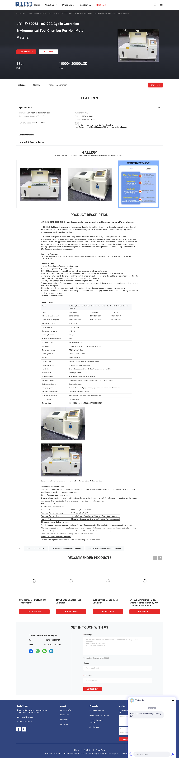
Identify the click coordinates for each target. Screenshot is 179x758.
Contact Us (64, 724)
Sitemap (77, 750)
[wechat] (44, 651)
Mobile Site (87, 750)
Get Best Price (26, 52)
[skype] (51, 651)
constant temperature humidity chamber (105, 548)
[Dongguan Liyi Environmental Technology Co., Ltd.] (24, 4)
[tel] (58, 651)
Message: (88, 634)
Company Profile (65, 710)
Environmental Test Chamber (44, 13)
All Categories (94, 727)
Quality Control (65, 719)
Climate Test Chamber (97, 710)
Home (18, 13)
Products (27, 13)
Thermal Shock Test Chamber (96, 721)
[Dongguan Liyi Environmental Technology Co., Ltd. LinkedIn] (24, 729)
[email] (31, 651)
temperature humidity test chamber (66, 548)
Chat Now (48, 52)
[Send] (173, 754)
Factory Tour (64, 715)
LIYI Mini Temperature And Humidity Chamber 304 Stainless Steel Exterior (32, 603)
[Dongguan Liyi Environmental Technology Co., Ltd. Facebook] (18, 729)
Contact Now (92, 689)
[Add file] (130, 754)
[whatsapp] (37, 651)
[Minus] (172, 700)
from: (86, 663)
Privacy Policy (100, 750)
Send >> (125, 739)
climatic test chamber (36, 548)
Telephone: (88, 676)
